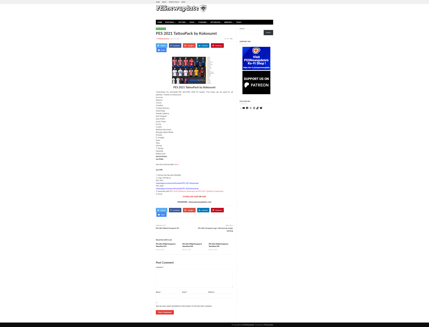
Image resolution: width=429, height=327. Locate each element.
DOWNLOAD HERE (190, 196)
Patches (182, 22)
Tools (238, 22)
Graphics (228, 22)
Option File (215, 22)
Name (158, 292)
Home (158, 2)
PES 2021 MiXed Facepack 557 (167, 228)
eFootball (169, 22)
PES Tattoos (160, 29)
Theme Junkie (268, 325)
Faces (192, 22)
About (164, 2)
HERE (204, 196)
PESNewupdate (249, 325)
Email (184, 292)
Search (242, 28)
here (176, 164)
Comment (160, 267)
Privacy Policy (174, 2)
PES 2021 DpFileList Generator (211, 191)
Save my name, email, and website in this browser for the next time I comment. (184, 306)
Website (211, 292)
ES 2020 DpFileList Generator (183, 191)
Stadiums (202, 22)
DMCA (183, 2)
